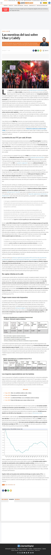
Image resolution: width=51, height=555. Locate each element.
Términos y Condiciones (22, 548)
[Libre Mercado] (25, 3)
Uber (14, 484)
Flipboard (29, 553)
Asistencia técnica (37, 548)
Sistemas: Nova (37, 550)
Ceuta (22, 0)
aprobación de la (37, 157)
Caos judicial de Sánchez (36, 0)
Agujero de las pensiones (28, 0)
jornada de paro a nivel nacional (36, 90)
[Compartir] (33, 50)
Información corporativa (10, 548)
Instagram (22, 553)
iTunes (33, 553)
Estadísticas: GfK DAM (22, 550)
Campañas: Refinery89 (14, 550)
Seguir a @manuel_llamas (9, 31)
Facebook (18, 553)
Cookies (30, 548)
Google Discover (26, 553)
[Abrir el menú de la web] (8, 3)
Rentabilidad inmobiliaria (42, 5)
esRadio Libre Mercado (18, 5)
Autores (44, 548)
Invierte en (11, 5)
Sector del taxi (10, 484)
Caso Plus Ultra (18, 0)
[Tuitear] (36, 50)
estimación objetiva (20, 308)
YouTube (24, 553)
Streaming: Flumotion (30, 550)
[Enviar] (38, 50)
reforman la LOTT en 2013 (13, 192)
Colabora (45, 2)
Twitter (20, 553)
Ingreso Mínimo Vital (44, 0)
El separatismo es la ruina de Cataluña (15, 395)
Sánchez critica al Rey (11, 0)
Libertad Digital (25, 546)
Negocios (26, 5)
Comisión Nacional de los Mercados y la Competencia (25, 259)
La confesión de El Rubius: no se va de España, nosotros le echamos (21, 397)
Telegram (31, 553)
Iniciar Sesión (49, 3)
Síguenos (46, 50)
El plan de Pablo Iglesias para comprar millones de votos (19, 400)
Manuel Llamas (5, 31)
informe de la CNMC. (37, 413)
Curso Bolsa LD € (32, 5)
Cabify (6, 484)
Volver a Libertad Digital (41, 3)
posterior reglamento (22, 163)
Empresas (6, 5)
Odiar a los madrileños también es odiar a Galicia (17, 393)
